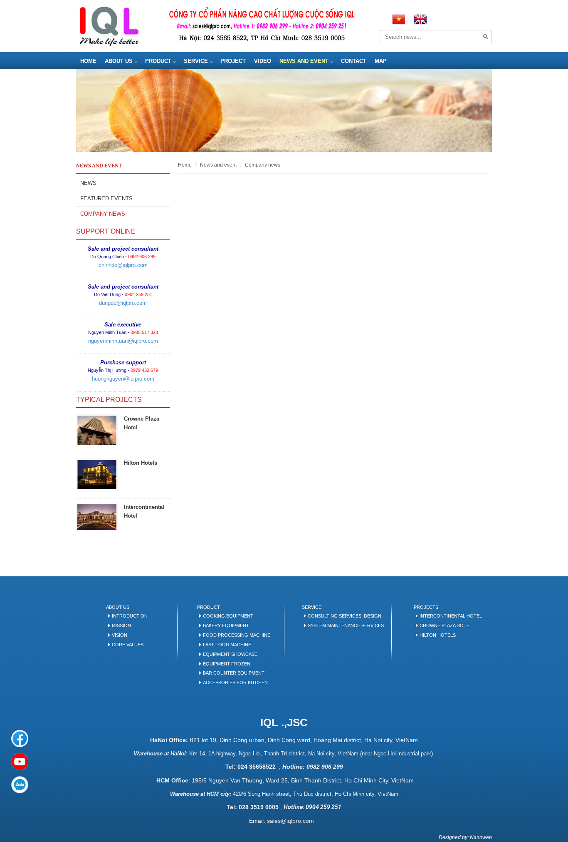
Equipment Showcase (230, 654)
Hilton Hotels (140, 463)
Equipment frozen (226, 663)
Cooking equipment (228, 615)
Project (233, 61)
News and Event (303, 61)
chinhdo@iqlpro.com (123, 265)
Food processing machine (236, 635)
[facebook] (19, 738)
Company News (102, 214)
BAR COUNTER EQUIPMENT (233, 672)
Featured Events (106, 198)
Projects (426, 607)
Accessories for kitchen (235, 682)
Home (88, 61)
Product (158, 61)
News (88, 183)
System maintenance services (346, 625)
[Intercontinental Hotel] (96, 517)
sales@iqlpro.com (290, 820)
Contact (353, 61)
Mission (121, 625)
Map (381, 61)
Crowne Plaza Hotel (446, 625)
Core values (127, 644)
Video (262, 61)
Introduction (130, 615)
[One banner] (284, 110)
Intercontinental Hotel (451, 615)
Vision (119, 635)
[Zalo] (19, 784)
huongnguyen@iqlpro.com (123, 379)
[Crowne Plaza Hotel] (96, 430)
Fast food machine (227, 644)
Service (196, 61)
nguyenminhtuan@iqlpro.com (123, 341)
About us (119, 61)
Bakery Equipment (226, 625)
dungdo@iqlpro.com (123, 303)
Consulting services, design (344, 615)
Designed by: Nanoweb (465, 837)
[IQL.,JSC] (109, 25)
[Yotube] (19, 761)
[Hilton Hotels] (96, 474)
